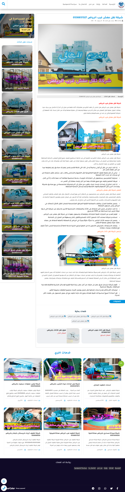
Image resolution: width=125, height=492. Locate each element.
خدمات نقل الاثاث (109, 21)
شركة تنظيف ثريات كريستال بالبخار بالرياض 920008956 (23, 434)
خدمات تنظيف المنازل (102, 385)
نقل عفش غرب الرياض (79, 321)
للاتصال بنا (83, 4)
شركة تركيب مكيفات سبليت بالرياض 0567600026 (26, 385)
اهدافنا (104, 4)
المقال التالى (61, 333)
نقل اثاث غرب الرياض (57, 316)
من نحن (91, 4)
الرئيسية (112, 4)
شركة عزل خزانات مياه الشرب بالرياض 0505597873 (65, 385)
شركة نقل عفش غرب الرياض (77, 316)
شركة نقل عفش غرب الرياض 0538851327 (90, 96)
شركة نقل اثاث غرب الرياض (100, 316)
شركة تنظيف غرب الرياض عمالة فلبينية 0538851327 (65, 434)
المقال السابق (105, 335)
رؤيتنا (98, 4)
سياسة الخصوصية (70, 4)
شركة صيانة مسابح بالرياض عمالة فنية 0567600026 (104, 434)
